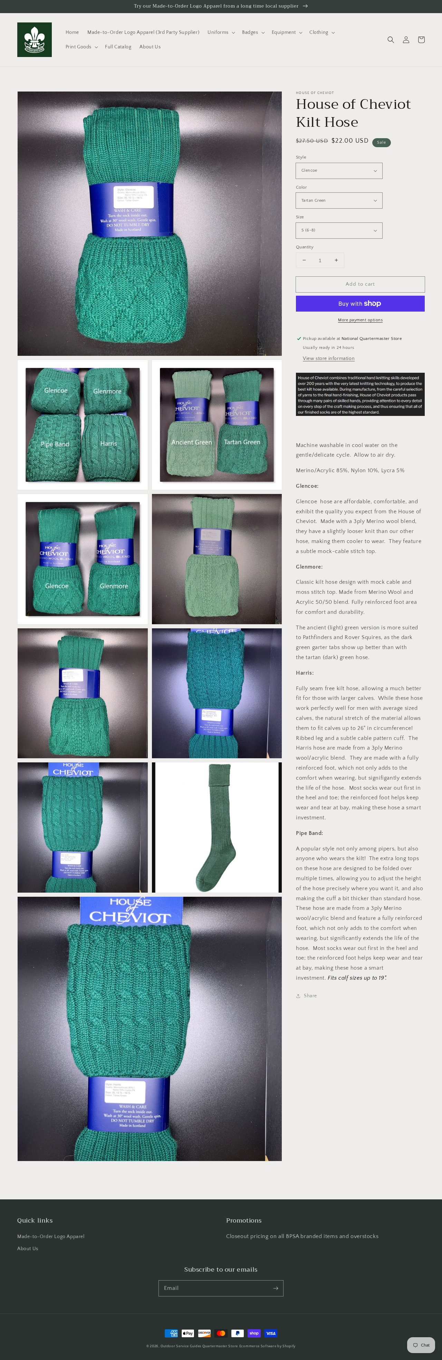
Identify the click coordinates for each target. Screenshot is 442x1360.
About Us (27, 1249)
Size (300, 217)
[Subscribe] (275, 1288)
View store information (329, 358)
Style (301, 157)
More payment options (360, 320)
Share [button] (310, 996)
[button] (220, 32)
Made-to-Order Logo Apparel (51, 1236)
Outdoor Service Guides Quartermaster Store (199, 1346)
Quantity (305, 246)
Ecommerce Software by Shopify (267, 1346)
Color (301, 186)
